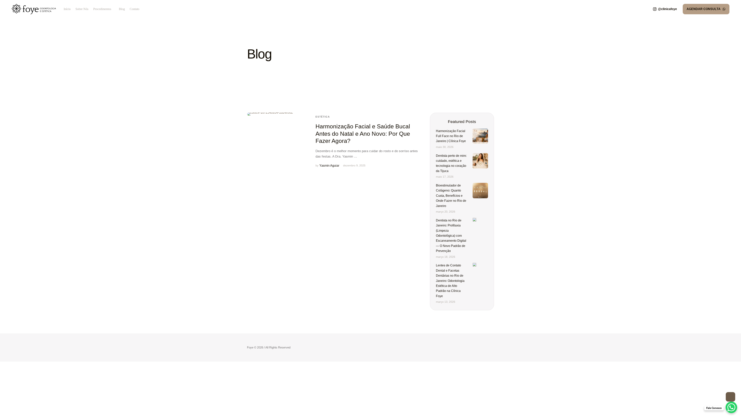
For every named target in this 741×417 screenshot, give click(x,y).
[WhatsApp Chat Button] (731, 407)
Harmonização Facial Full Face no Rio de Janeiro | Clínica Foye (451, 136)
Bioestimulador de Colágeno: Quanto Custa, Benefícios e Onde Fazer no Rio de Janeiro (451, 196)
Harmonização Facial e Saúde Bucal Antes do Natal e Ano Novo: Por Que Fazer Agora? (363, 133)
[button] (665, 9)
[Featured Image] (270, 141)
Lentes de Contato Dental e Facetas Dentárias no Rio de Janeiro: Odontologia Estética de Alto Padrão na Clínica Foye (450, 280)
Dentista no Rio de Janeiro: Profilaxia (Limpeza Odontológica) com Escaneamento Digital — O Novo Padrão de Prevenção (451, 236)
